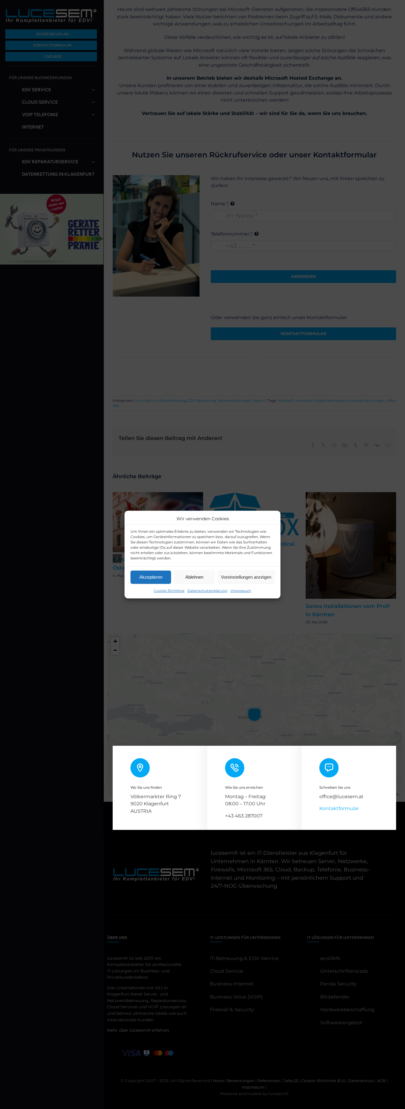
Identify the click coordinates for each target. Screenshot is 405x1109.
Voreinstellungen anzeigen (246, 577)
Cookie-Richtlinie (169, 590)
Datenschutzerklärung (207, 590)
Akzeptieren (150, 577)
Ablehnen (194, 577)
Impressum (240, 590)
